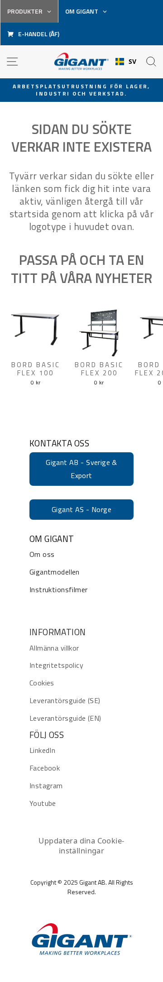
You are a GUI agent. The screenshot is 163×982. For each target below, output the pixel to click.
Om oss (41, 554)
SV (133, 61)
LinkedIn (42, 750)
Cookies (41, 682)
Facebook (44, 767)
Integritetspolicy (56, 665)
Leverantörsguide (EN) (65, 718)
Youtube (42, 803)
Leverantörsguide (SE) (65, 700)
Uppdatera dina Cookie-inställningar (81, 845)
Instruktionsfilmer (58, 589)
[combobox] (126, 62)
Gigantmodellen (54, 571)
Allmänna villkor (54, 647)
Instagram (46, 785)
